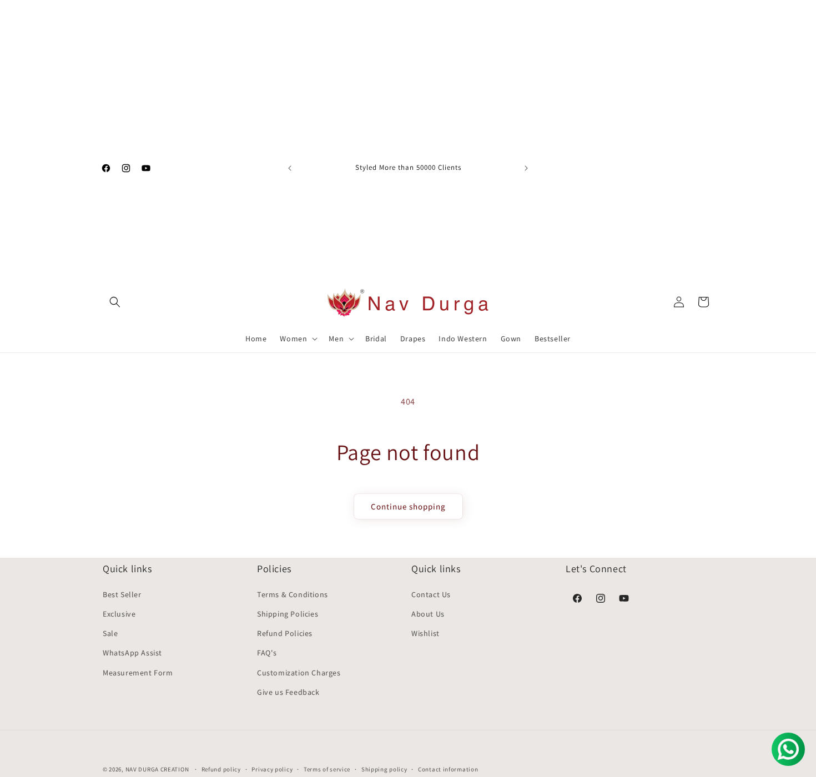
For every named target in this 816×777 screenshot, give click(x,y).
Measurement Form (138, 673)
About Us (428, 614)
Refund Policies (285, 633)
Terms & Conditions (292, 594)
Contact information (448, 769)
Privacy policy (272, 769)
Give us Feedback (288, 692)
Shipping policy (384, 769)
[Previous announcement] (290, 168)
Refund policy (221, 769)
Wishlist (425, 633)
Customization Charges (299, 673)
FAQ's (267, 653)
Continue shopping (408, 506)
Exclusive (119, 614)
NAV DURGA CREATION (157, 769)
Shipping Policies (287, 614)
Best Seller (122, 594)
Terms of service (327, 769)
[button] (115, 302)
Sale (110, 633)
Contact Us (431, 594)
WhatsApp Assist (132, 653)
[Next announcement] (526, 168)
